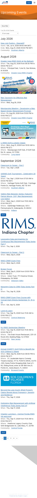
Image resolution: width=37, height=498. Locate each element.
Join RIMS (5, 472)
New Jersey (15, 339)
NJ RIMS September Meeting (13, 327)
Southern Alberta (17, 50)
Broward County (17, 370)
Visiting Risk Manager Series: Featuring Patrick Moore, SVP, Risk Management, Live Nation (17, 196)
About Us (4, 488)
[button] (3, 322)
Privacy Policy (6, 474)
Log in (29, 2)
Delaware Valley (17, 281)
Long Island (15, 154)
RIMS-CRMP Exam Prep (10, 261)
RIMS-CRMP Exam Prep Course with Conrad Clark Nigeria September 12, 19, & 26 (18, 299)
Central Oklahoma (18, 318)
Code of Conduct (7, 477)
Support (4, 476)
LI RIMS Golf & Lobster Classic (13, 143)
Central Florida (16, 428)
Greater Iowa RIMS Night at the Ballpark (17, 61)
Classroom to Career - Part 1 (12, 165)
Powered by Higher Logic (18, 496)
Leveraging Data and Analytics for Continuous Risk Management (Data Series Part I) (18, 241)
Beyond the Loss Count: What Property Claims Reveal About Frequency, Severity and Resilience (17, 392)
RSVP (3, 215)
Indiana (14, 210)
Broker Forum (6, 269)
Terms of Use (6, 490)
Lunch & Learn (6, 311)
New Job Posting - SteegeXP (12, 43)
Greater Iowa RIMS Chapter (21, 73)
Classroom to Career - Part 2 (12, 252)
